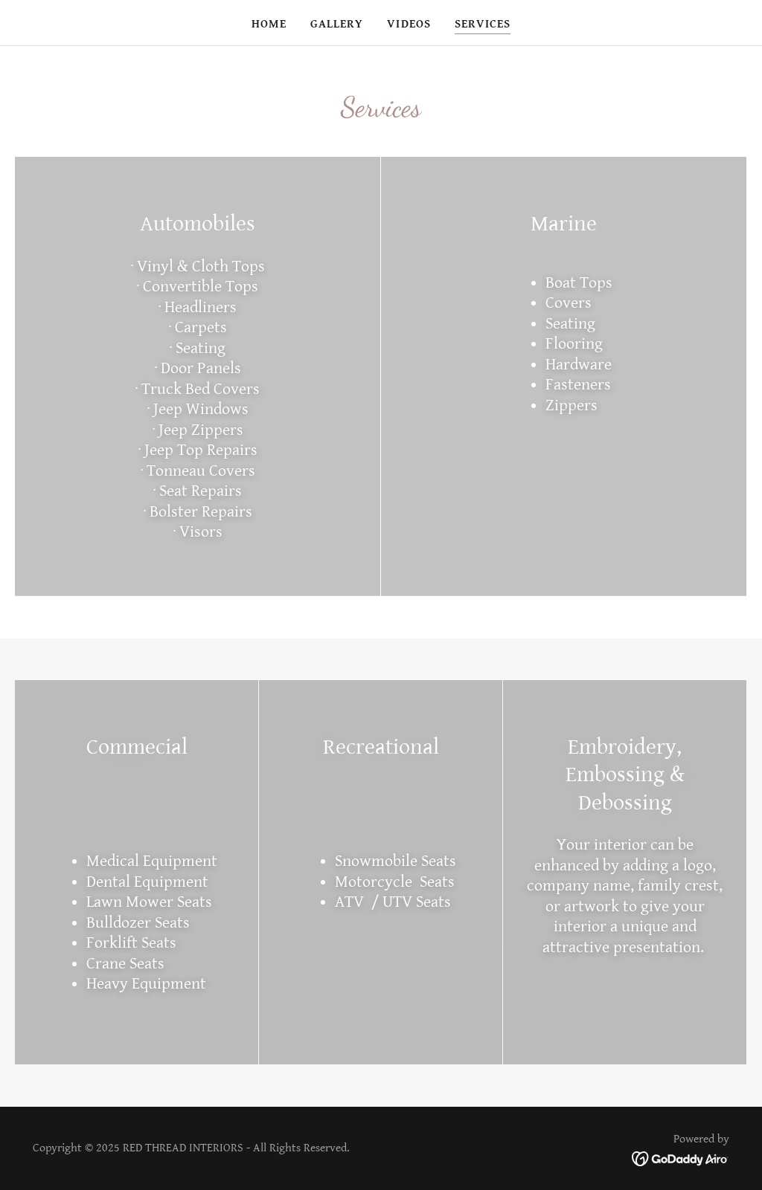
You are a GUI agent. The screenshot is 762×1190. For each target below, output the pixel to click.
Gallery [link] (336, 24)
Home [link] (269, 24)
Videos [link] (408, 24)
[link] (680, 1158)
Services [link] (482, 24)
